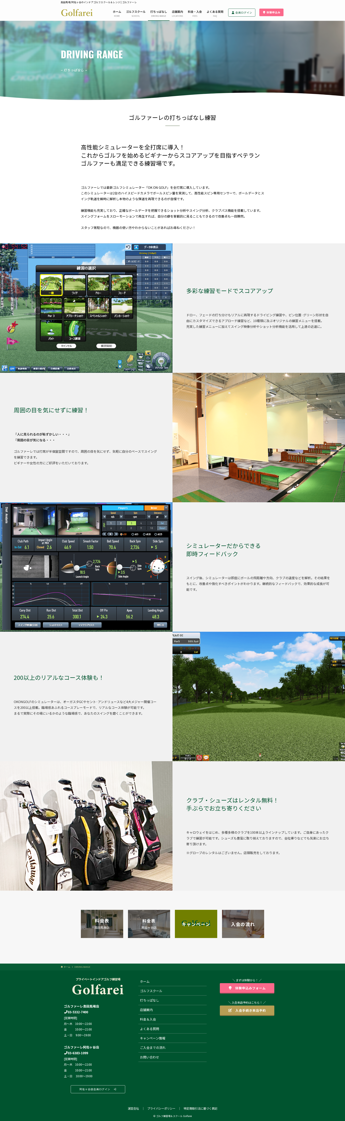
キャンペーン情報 (152, 1038)
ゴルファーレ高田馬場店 (81, 1006)
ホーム (145, 981)
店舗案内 (146, 1009)
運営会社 (133, 1108)
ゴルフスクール (151, 990)
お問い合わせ (149, 1057)
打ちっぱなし (149, 1000)
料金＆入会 (148, 1019)
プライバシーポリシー (161, 1108)
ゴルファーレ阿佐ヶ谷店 (81, 1047)
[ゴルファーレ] (77, 13)
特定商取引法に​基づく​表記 (200, 1108)
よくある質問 (149, 1028)
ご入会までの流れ (153, 1047)
